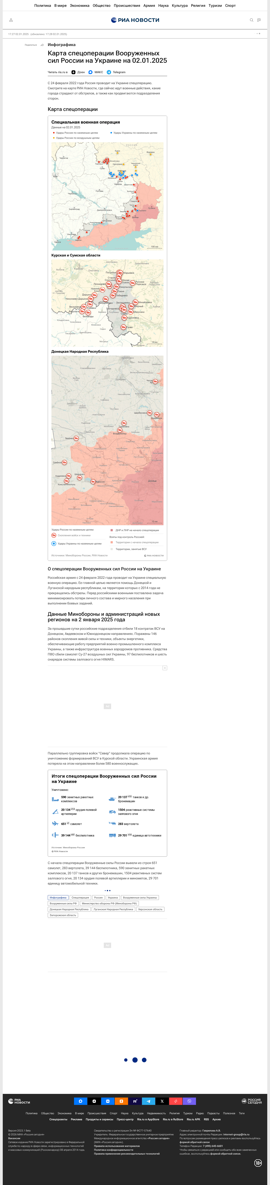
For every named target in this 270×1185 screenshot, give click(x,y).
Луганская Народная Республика (113, 909)
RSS (206, 1119)
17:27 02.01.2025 (18, 34)
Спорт (113, 1113)
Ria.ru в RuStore (173, 1119)
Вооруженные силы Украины (140, 897)
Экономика (64, 1113)
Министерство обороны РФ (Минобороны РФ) (109, 903)
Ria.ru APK (193, 1119)
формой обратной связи (195, 1142)
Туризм (187, 1113)
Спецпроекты (58, 1119)
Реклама (76, 1119)
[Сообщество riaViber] (189, 1101)
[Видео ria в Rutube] (135, 1101)
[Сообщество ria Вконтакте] (107, 1101)
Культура (137, 1113)
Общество (47, 1113)
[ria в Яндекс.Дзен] (94, 1101)
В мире (79, 1113)
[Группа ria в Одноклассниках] (121, 1101)
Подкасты (213, 1113)
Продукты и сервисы (99, 1119)
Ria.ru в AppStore (148, 1119)
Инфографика (62, 44)
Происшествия (97, 1113)
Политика (31, 1113)
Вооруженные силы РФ (63, 903)
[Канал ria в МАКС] (80, 1101)
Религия (175, 1113)
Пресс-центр (125, 1119)
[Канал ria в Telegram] (148, 1101)
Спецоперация (80, 897)
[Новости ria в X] (162, 1101)
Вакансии (14, 1138)
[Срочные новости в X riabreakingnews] (175, 1101)
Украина (113, 897)
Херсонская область (150, 909)
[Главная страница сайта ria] (135, 20)
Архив (217, 1119)
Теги (241, 1113)
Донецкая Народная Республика (69, 909)
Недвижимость (156, 1113)
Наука (124, 1113)
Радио (200, 1113)
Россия (98, 897)
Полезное (229, 1113)
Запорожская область (63, 915)
